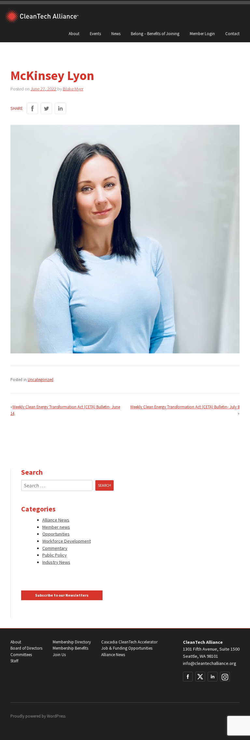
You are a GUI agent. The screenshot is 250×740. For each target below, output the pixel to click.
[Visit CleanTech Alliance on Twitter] (200, 676)
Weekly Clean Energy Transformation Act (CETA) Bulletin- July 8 (185, 406)
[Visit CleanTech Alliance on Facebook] (188, 676)
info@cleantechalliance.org (209, 663)
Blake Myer (73, 89)
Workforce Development (66, 541)
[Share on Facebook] (32, 108)
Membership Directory (72, 642)
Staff (14, 661)
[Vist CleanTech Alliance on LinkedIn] (212, 676)
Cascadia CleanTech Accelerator (129, 642)
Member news (56, 527)
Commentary (54, 548)
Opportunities (56, 534)
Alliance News (55, 520)
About (74, 33)
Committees (21, 654)
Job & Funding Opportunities (126, 648)
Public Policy (54, 555)
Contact (232, 33)
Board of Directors (26, 648)
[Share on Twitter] (46, 108)
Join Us (59, 654)
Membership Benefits (70, 648)
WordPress (56, 716)
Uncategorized (40, 379)
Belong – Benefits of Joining (155, 33)
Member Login (202, 33)
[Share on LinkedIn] (60, 108)
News (115, 33)
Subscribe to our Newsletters (62, 595)
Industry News (56, 562)
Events (95, 33)
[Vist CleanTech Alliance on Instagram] (225, 676)
